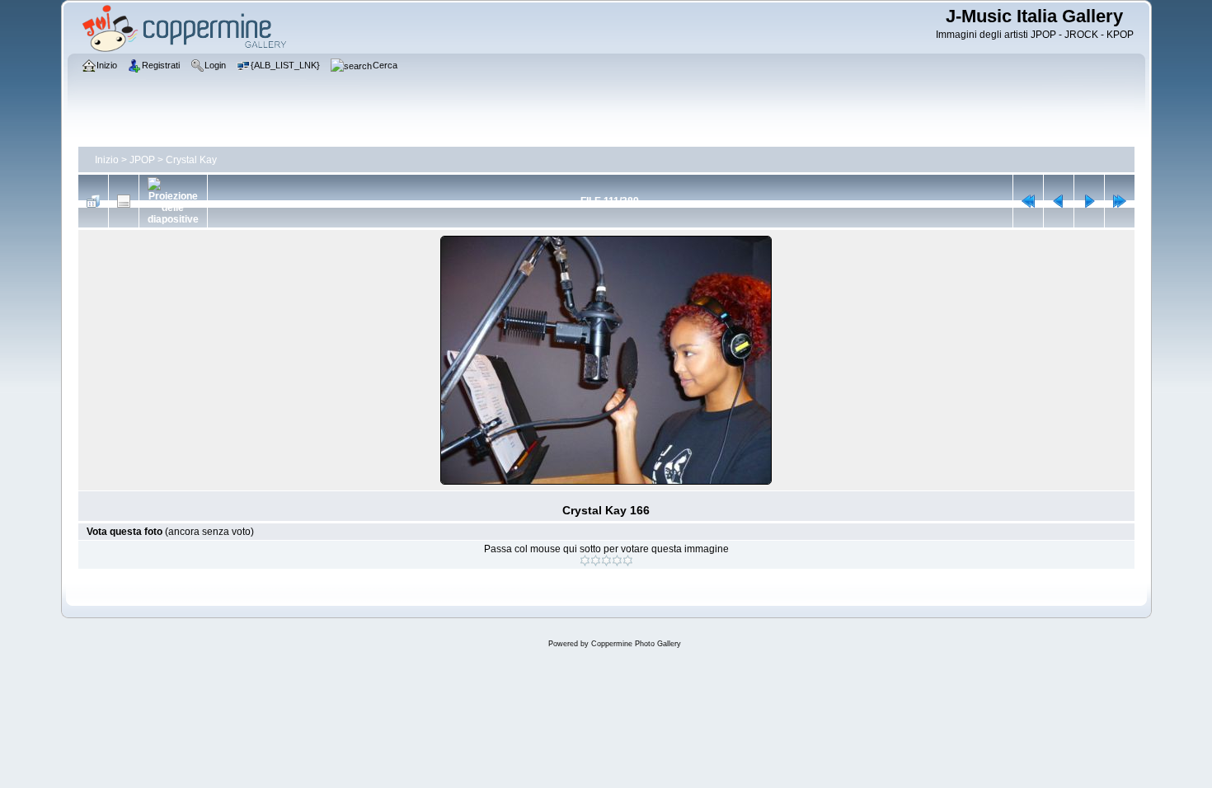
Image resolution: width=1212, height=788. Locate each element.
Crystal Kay (191, 160)
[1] (585, 560)
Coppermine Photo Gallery (636, 644)
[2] (595, 560)
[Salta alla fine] (1119, 201)
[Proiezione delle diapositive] (173, 201)
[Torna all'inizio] (1028, 201)
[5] (627, 560)
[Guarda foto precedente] (1058, 201)
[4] (617, 560)
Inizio (107, 160)
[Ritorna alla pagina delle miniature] (93, 201)
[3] (606, 560)
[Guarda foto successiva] (1089, 201)
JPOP (142, 160)
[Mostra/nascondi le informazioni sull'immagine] (124, 201)
